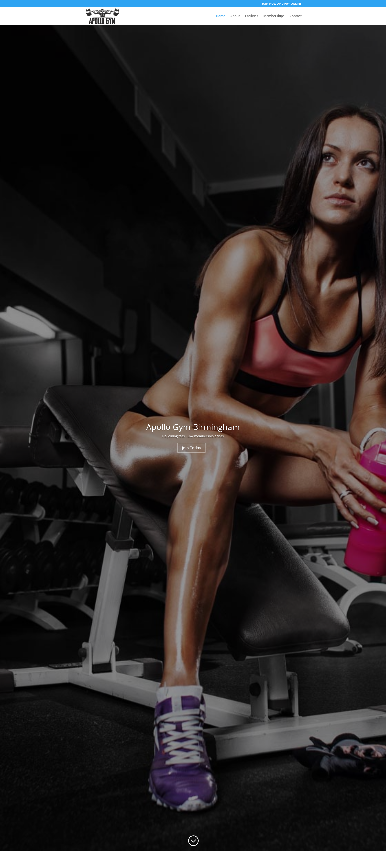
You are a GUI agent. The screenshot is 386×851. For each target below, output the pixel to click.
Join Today (191, 448)
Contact (296, 16)
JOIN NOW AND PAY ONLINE (282, 3)
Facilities (251, 16)
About (235, 16)
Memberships (273, 16)
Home (220, 16)
